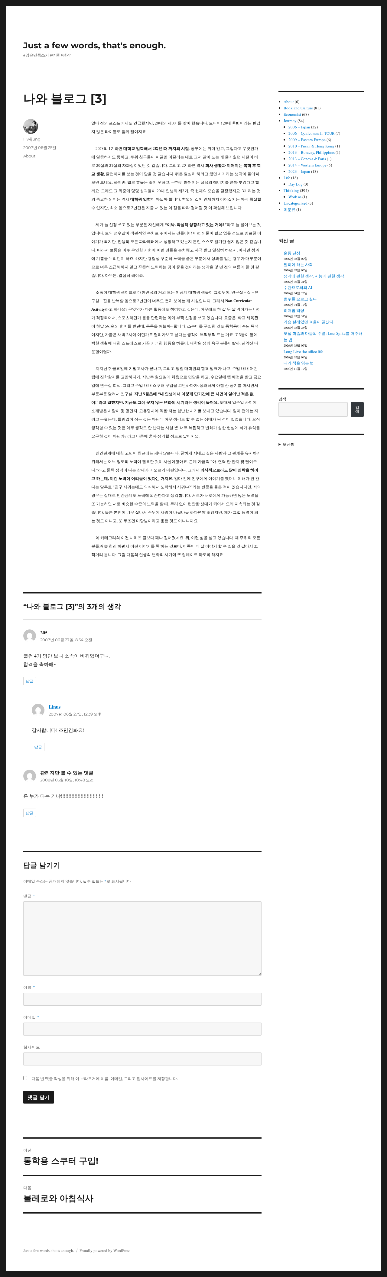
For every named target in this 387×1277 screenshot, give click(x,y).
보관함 (288, 444)
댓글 (29, 896)
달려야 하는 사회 (298, 264)
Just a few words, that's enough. (94, 45)
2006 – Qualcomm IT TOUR (311, 133)
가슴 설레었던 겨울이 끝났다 (308, 322)
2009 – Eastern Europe (307, 139)
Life (287, 177)
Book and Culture (298, 108)
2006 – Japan (299, 127)
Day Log (295, 184)
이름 (29, 987)
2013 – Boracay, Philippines (311, 152)
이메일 (31, 1017)
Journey (290, 120)
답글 (30, 681)
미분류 (289, 209)
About (29, 156)
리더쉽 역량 (294, 310)
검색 (282, 399)
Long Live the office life (303, 351)
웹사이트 (31, 1047)
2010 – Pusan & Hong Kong (311, 146)
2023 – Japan (299, 171)
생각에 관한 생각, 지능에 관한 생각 (314, 276)
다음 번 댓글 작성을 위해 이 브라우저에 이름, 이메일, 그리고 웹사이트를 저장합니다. (104, 1078)
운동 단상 (292, 253)
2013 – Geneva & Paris (307, 158)
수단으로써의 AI (298, 287)
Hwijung (32, 139)
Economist (292, 114)
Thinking (291, 190)
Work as (294, 196)
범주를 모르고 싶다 (300, 299)
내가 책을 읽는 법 (299, 363)
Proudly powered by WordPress (105, 1250)
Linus (54, 706)
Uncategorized (295, 203)
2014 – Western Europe (307, 165)
